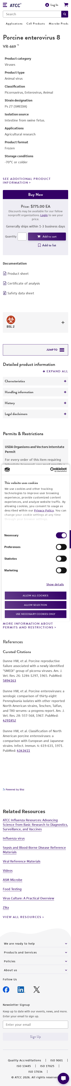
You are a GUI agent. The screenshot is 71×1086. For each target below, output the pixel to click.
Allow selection (35, 605)
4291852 (9, 720)
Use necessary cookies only (35, 614)
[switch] (61, 547)
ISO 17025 (47, 1066)
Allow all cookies (35, 595)
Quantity (10, 236)
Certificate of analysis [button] (24, 283)
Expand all (57, 371)
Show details (55, 584)
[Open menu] (5, 5)
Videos (7, 870)
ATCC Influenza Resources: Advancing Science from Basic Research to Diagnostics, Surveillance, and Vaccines (35, 824)
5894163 (9, 680)
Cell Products (36, 24)
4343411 (23, 751)
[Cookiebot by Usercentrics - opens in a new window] (50, 469)
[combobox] (32, 14)
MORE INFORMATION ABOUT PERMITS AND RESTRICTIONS (28, 625)
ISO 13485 (24, 1066)
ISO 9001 (56, 1060)
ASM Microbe (12, 880)
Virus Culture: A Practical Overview (28, 898)
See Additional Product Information (27, 181)
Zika (6, 907)
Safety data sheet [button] (21, 293)
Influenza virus (14, 838)
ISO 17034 (35, 1071)
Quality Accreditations (24, 1060)
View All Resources (22, 917)
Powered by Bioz (14, 789)
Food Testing (12, 889)
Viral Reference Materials (21, 861)
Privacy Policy (44, 510)
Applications (14, 24)
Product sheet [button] (18, 274)
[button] (64, 14)
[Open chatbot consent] (63, 1078)
